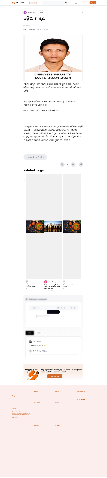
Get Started (55, 376)
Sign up (93, 3)
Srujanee (15, 396)
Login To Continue (53, 312)
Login (85, 3)
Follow (41, 12)
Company (36, 391)
